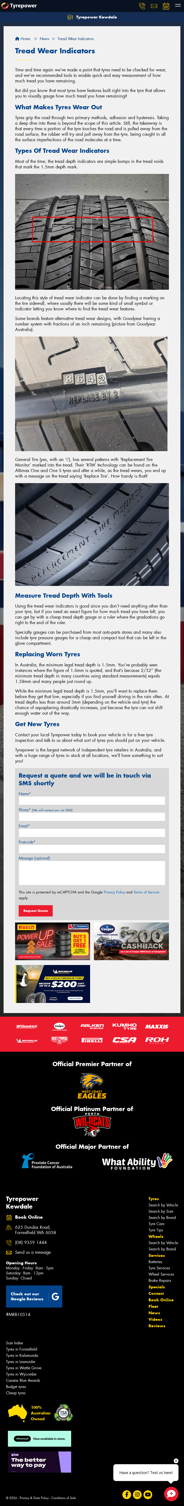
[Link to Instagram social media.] (137, 1494)
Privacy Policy (114, 892)
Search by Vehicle (163, 1205)
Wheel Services (161, 1274)
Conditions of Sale (63, 1498)
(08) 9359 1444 (31, 1242)
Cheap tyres (15, 1392)
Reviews (157, 1325)
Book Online (161, 1300)
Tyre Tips (156, 1230)
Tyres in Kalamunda (22, 1355)
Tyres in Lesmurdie (20, 1361)
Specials (157, 1287)
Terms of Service (146, 892)
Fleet (153, 1306)
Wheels (156, 1236)
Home (24, 38)
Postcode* (27, 842)
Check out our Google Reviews (27, 1296)
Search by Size (161, 1211)
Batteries (155, 1261)
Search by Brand (162, 1217)
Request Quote (35, 911)
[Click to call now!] (142, 6)
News (154, 1312)
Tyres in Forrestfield (21, 1349)
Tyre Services (159, 1268)
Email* (24, 826)
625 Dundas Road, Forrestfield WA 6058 (35, 1230)
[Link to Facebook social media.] (126, 1494)
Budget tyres (16, 1386)
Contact (156, 1293)
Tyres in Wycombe (21, 1374)
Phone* (46, 809)
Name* (25, 793)
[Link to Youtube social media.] (147, 1494)
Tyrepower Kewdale (96, 17)
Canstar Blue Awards (23, 1380)
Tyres (154, 1198)
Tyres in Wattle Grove (23, 1368)
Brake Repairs (160, 1280)
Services (157, 1255)
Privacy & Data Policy (34, 1498)
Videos (155, 1319)
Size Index (14, 1343)
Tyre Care (156, 1223)
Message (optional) (34, 858)
